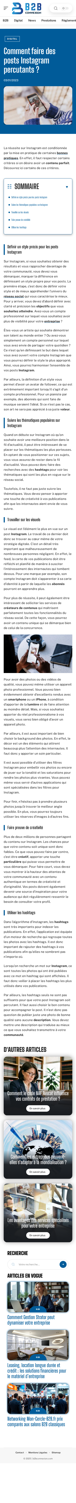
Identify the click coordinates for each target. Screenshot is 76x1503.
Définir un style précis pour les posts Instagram (29, 197)
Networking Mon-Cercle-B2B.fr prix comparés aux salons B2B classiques (36, 1421)
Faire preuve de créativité (20, 219)
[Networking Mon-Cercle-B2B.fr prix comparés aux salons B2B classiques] (38, 1398)
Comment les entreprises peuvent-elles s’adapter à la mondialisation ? (38, 1159)
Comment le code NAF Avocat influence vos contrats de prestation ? (38, 1096)
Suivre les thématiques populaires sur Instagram (29, 204)
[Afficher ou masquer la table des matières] (54, 187)
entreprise (52, 321)
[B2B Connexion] (26, 8)
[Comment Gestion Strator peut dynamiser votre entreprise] (38, 1297)
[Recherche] (55, 8)
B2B (38, 1309)
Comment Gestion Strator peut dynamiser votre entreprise (31, 1320)
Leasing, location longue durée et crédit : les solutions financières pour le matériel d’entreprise (36, 1370)
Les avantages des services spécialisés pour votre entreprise (38, 1223)
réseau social (14, 296)
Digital (12, 39)
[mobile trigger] (7, 8)
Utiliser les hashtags (19, 227)
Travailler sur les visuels (20, 212)
